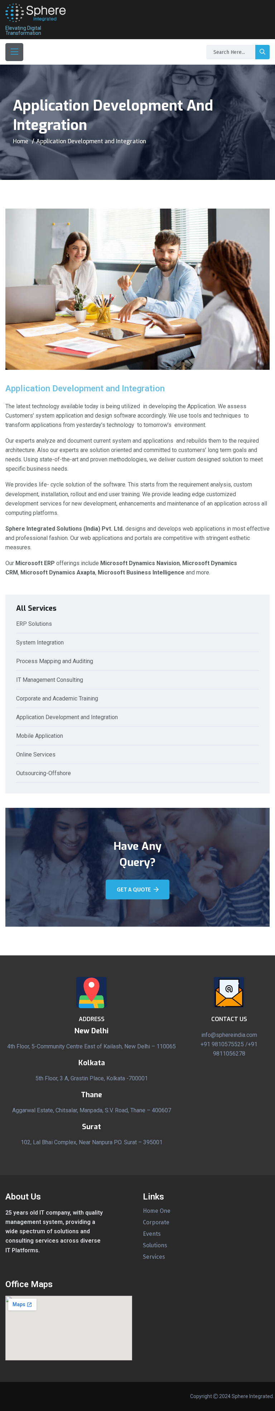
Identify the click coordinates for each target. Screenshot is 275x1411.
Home (20, 141)
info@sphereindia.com (229, 1035)
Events (152, 1234)
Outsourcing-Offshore (43, 773)
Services (154, 1257)
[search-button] (262, 52)
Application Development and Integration (67, 717)
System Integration (40, 643)
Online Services (36, 755)
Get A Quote (134, 889)
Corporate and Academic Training (57, 699)
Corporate (156, 1222)
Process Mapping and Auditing (54, 661)
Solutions (155, 1245)
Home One (156, 1211)
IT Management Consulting (49, 680)
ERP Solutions (34, 624)
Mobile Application (39, 736)
